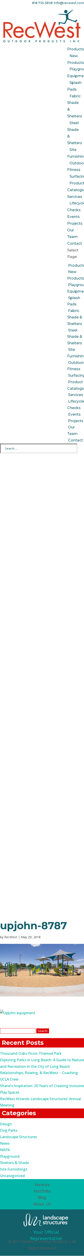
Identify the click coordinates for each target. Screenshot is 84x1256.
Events (73, 217)
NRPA (5, 1149)
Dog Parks (8, 1130)
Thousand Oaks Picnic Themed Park (31, 1053)
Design (6, 1124)
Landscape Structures (18, 1136)
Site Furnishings (13, 1169)
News (5, 1143)
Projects (74, 223)
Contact (74, 243)
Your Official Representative (46, 1235)
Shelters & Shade (14, 1162)
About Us (42, 1204)
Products (75, 49)
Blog (42, 1197)
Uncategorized (12, 1175)
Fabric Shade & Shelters (74, 317)
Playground (9, 1156)
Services (74, 197)
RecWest (10, 937)
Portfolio (42, 1191)
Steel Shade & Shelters (74, 336)
